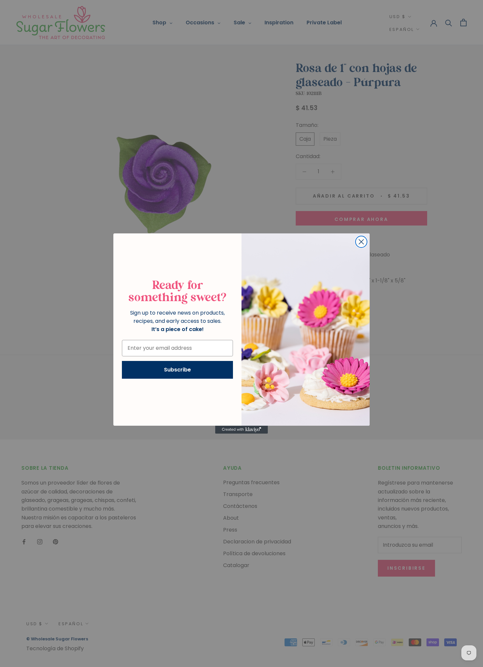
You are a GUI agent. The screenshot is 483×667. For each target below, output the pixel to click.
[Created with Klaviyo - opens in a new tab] (241, 430)
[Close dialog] (361, 242)
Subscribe (177, 369)
